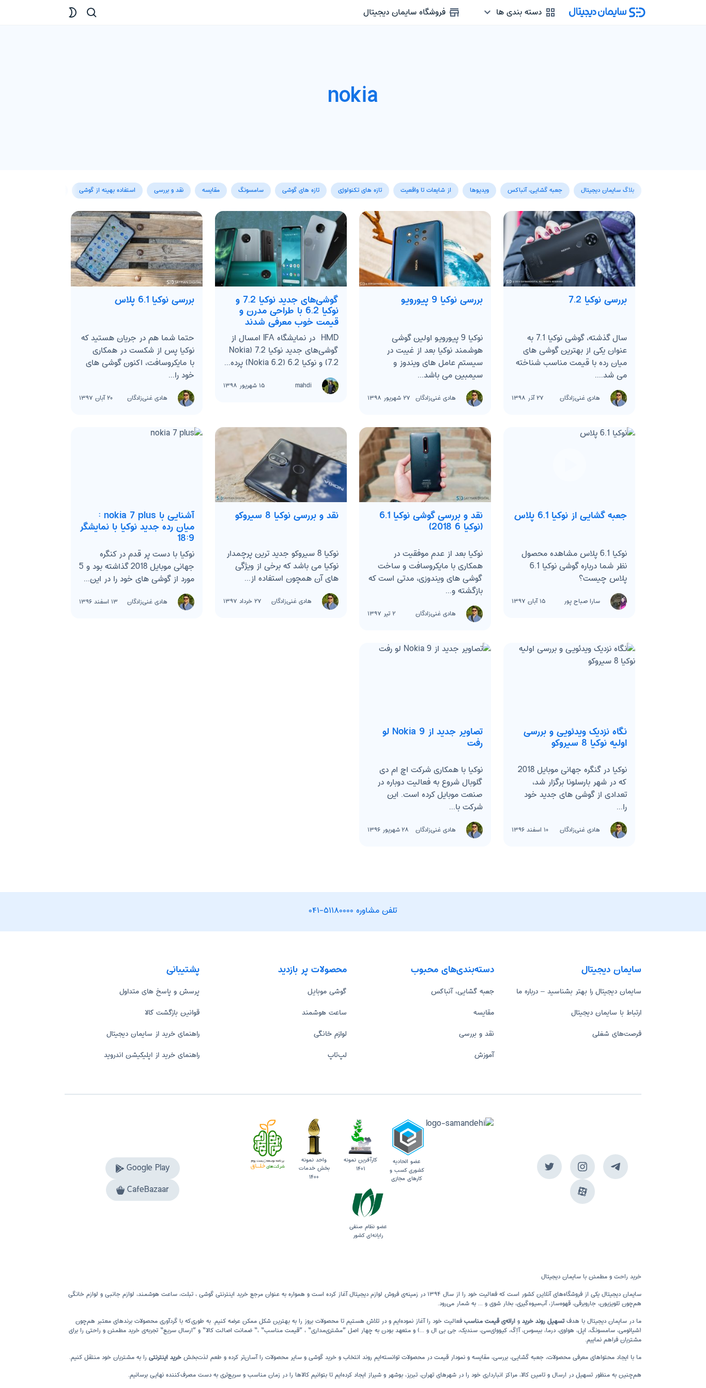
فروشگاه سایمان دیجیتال (405, 12)
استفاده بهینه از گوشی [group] (107, 190)
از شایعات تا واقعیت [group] (426, 190)
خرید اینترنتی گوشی (222, 1294)
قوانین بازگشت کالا (172, 1012)
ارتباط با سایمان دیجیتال (606, 1012)
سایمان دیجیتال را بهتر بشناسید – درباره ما (578, 991)
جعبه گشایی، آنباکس (462, 991)
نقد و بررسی (476, 1033)
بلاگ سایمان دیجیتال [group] (607, 190)
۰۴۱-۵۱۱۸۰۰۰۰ (331, 910)
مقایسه (483, 1012)
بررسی (500, 1357)
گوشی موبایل (327, 991)
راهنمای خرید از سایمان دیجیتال (152, 1033)
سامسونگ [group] (251, 190)
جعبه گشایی (528, 1357)
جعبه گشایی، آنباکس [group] (535, 190)
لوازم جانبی (119, 1294)
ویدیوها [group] (479, 190)
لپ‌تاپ (337, 1055)
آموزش (484, 1055)
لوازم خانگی (330, 1033)
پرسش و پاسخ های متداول (159, 991)
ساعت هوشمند (324, 1012)
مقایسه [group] (211, 190)
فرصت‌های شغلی (616, 1033)
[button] (73, 185)
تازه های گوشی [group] (300, 190)
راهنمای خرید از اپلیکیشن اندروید (151, 1055)
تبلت (187, 1294)
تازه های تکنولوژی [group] (360, 190)
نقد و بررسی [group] (168, 190)
